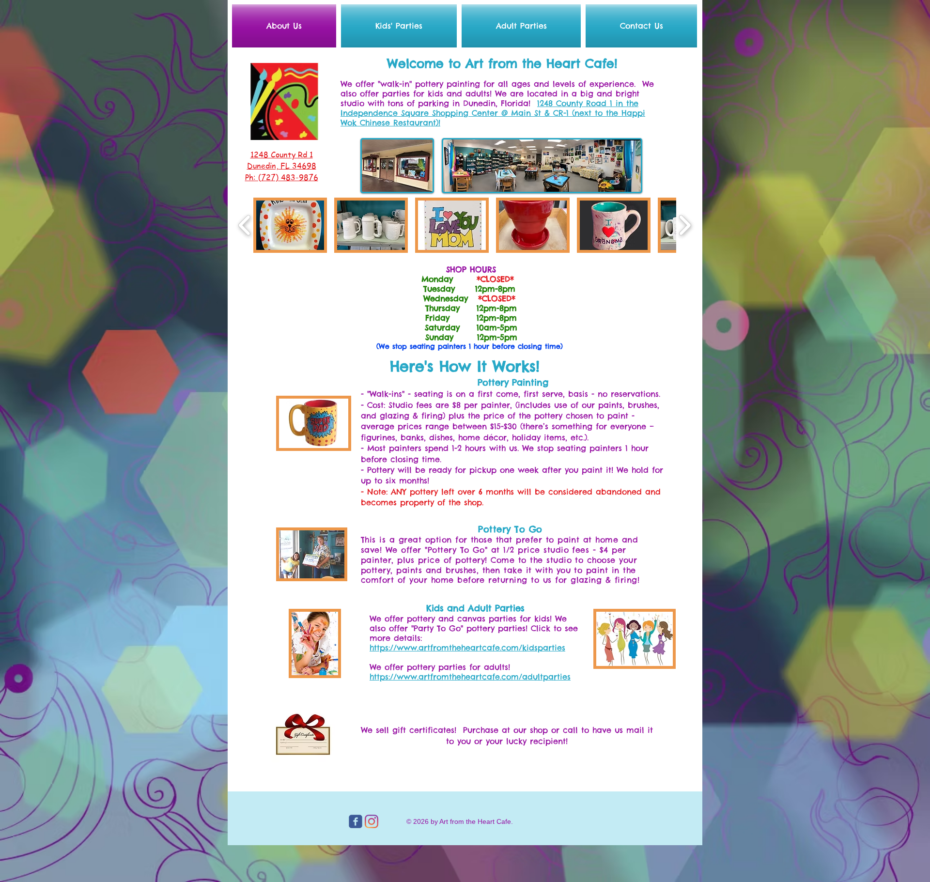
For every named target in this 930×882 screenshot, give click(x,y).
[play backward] (245, 225)
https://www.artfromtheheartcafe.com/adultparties (470, 676)
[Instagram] (371, 821)
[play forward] (685, 225)
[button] (290, 225)
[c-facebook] (355, 821)
